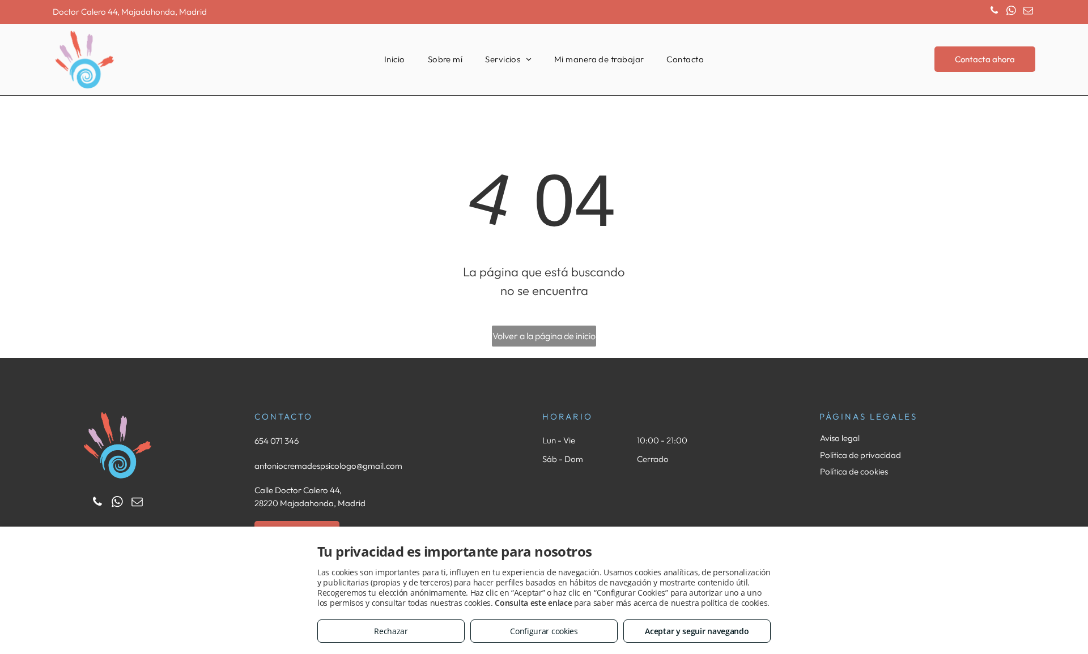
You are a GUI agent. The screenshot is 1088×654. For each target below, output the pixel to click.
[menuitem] (394, 60)
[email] (1028, 11)
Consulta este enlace (533, 602)
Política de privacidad (860, 455)
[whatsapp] (1011, 11)
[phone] (994, 11)
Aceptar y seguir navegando (697, 631)
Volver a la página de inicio (544, 335)
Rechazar (391, 631)
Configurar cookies (544, 631)
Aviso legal (840, 438)
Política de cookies (854, 471)
